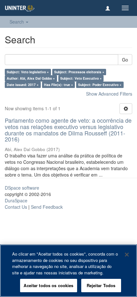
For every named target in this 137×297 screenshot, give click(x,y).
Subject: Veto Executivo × (81, 78)
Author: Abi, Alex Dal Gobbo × (31, 78)
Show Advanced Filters (109, 94)
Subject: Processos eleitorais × (79, 71)
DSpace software (22, 188)
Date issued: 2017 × (23, 84)
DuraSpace (16, 200)
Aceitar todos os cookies (48, 285)
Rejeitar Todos (101, 285)
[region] (68, 270)
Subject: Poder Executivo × (99, 84)
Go (125, 59)
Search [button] (17, 21)
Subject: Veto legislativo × (28, 71)
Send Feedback (47, 207)
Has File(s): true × (58, 84)
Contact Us (16, 207)
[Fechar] (127, 255)
